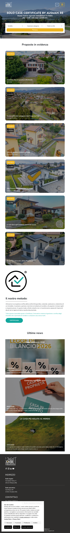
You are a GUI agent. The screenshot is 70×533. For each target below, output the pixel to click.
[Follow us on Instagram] (9, 469)
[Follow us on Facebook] (6, 469)
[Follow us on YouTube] (13, 469)
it (57, 5)
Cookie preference (25, 517)
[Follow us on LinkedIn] (11, 469)
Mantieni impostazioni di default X (33, 503)
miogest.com (51, 531)
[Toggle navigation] (62, 4)
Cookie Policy (7, 519)
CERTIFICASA (14, 320)
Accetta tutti (8, 527)
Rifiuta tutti (17, 527)
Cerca (36, 30)
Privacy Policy (16, 519)
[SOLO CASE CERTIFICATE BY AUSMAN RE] (8, 4)
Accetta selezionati (27, 527)
